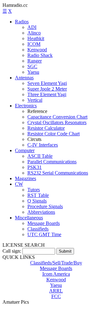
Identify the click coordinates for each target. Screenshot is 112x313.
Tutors (33, 189)
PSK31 (34, 167)
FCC (56, 296)
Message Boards (43, 223)
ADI (31, 27)
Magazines (25, 178)
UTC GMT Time (44, 234)
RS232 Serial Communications (57, 172)
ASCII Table (40, 156)
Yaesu (33, 72)
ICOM (33, 44)
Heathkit (35, 38)
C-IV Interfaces (42, 144)
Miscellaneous (29, 217)
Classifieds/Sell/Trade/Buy (56, 262)
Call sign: (11, 251)
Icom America (56, 274)
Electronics (26, 105)
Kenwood (37, 49)
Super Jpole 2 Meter (47, 88)
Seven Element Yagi (47, 83)
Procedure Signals (45, 206)
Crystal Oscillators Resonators (56, 122)
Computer (25, 150)
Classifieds (38, 228)
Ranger (34, 60)
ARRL (56, 290)
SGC (32, 66)
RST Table (38, 195)
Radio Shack (40, 55)
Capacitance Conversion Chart (57, 116)
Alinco (34, 32)
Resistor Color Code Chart (53, 133)
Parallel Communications (52, 161)
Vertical (34, 100)
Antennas (24, 77)
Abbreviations (41, 212)
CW (19, 184)
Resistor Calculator (46, 128)
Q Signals (37, 200)
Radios (22, 21)
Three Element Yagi (46, 94)
